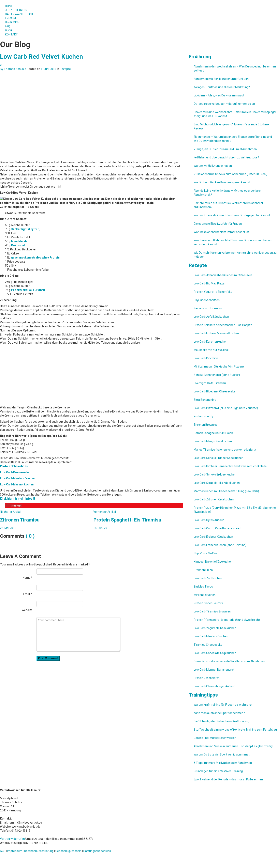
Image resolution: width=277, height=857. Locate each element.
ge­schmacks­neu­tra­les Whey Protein (35, 257)
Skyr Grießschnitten (207, 300)
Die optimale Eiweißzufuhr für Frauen (218, 223)
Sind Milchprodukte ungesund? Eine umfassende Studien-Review (231, 126)
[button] (13, 505)
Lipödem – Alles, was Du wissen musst (219, 95)
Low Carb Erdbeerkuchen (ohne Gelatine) (220, 545)
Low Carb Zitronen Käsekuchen (214, 499)
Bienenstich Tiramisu (208, 308)
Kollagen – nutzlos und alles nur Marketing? (222, 87)
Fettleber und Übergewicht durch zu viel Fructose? (226, 157)
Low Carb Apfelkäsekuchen (211, 316)
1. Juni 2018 (48, 69)
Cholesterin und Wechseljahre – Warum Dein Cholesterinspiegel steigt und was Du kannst (235, 114)
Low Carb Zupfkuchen (208, 578)
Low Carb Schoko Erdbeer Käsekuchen (218, 457)
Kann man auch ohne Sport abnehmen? (219, 713)
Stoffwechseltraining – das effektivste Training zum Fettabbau (235, 729)
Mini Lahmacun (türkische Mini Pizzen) (219, 366)
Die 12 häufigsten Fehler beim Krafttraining (221, 721)
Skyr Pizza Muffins (206, 553)
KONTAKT (11, 34)
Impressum (14, 851)
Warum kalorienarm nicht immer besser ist (221, 232)
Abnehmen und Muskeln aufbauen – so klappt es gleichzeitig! (233, 746)
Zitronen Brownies (206, 424)
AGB (2, 851)
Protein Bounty (203, 416)
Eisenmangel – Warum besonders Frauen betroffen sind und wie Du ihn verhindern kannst (233, 138)
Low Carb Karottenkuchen (210, 341)
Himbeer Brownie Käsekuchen (213, 561)
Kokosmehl (18, 245)
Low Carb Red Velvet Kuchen (41, 56)
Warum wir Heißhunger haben (213, 165)
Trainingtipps (203, 695)
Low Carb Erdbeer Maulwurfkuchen (216, 333)
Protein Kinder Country (208, 603)
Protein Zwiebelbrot (206, 678)
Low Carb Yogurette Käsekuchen (215, 628)
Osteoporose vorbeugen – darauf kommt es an (224, 103)
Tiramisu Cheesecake (208, 644)
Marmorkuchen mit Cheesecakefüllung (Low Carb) (226, 491)
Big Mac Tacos (203, 586)
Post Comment (48, 658)
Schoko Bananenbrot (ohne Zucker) (217, 374)
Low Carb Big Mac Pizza (209, 283)
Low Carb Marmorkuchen (17, 484)
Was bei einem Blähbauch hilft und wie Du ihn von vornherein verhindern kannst (233, 242)
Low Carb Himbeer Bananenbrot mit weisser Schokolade (230, 466)
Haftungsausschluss (97, 851)
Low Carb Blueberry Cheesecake (214, 391)
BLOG (8, 30)
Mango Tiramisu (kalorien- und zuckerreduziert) (225, 449)
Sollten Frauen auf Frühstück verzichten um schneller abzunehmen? (228, 205)
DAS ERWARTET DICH (19, 14)
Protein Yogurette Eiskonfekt (213, 291)
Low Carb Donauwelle (14, 472)
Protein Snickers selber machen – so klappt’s (223, 325)
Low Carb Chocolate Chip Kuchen (215, 653)
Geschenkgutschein (68, 851)
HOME (9, 6)
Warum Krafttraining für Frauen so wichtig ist (223, 704)
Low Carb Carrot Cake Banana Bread (217, 528)
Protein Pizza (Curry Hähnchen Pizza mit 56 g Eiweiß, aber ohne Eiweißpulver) (235, 509)
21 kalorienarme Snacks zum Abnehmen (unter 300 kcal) (230, 174)
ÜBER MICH (12, 22)
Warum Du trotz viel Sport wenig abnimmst (222, 754)
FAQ (7, 26)
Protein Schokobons (14, 466)
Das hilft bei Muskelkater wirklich (215, 737)
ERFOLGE (11, 18)
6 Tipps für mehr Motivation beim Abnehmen (223, 762)
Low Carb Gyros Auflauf (209, 520)
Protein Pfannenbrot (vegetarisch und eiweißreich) (227, 619)
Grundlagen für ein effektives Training (218, 771)
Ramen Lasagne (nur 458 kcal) (213, 433)
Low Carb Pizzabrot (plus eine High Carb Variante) (226, 408)
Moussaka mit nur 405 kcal (211, 350)
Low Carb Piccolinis (206, 358)
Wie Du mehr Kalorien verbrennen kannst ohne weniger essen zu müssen (235, 254)
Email (27, 593)
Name (27, 577)
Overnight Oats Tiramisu (210, 383)
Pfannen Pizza (203, 570)
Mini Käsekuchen (205, 594)
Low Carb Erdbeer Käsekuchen (213, 536)
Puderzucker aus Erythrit (28, 290)
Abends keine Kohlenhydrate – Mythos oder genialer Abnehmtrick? (227, 192)
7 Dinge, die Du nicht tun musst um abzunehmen (225, 149)
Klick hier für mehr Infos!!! (17, 498)
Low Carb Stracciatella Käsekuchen (217, 482)
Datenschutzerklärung (39, 851)
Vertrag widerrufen (12, 838)
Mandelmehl (19, 241)
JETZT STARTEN (16, 10)
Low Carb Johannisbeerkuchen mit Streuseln (223, 275)
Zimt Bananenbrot (206, 399)
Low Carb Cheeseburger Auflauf (214, 686)
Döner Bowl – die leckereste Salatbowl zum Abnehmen (229, 661)
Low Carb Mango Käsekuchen (213, 441)
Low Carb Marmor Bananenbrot (214, 669)
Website (27, 610)
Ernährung (200, 57)
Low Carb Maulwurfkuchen (17, 478)
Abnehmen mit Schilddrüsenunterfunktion (221, 78)
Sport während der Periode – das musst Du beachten (228, 779)
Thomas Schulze (15, 69)
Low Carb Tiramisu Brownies (212, 611)
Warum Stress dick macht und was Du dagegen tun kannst (232, 215)
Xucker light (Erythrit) (26, 229)
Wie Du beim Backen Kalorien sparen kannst (222, 182)
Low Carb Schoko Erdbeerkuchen (215, 474)
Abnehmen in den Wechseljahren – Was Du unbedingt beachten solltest (235, 68)
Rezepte (65, 69)
